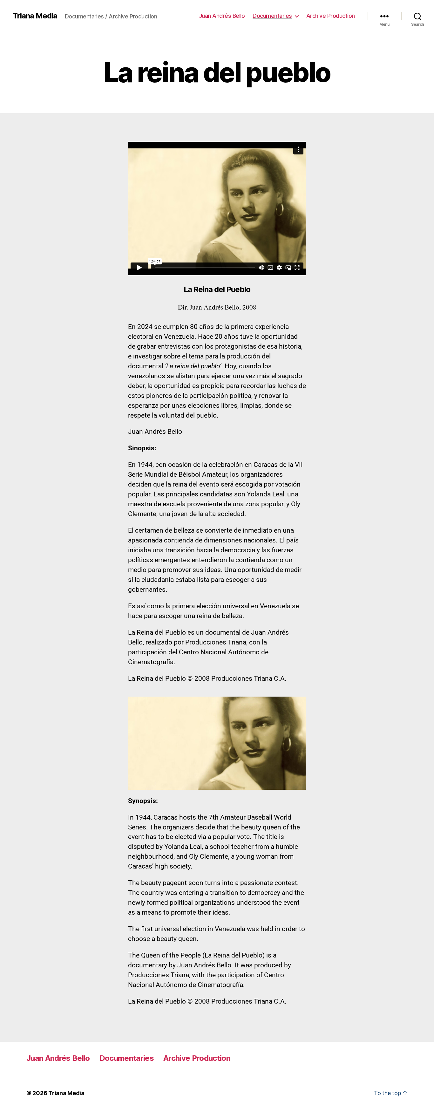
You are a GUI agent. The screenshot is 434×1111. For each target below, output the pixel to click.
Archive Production (330, 15)
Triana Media (35, 16)
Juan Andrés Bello (222, 15)
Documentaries (272, 15)
